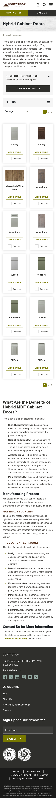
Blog (5, 693)
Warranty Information (22, 778)
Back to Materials (13, 35)
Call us (42, 12)
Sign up (12, 738)
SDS (41, 778)
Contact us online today (15, 638)
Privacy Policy (33, 771)
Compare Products (28, 88)
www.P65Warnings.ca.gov (43, 796)
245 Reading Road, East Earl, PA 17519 (22, 661)
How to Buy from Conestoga (16, 704)
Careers (7, 710)
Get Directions (10, 670)
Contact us (14, 12)
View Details (14, 152)
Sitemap (16, 771)
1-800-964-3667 (10, 664)
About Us (7, 699)
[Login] (37, 4)
